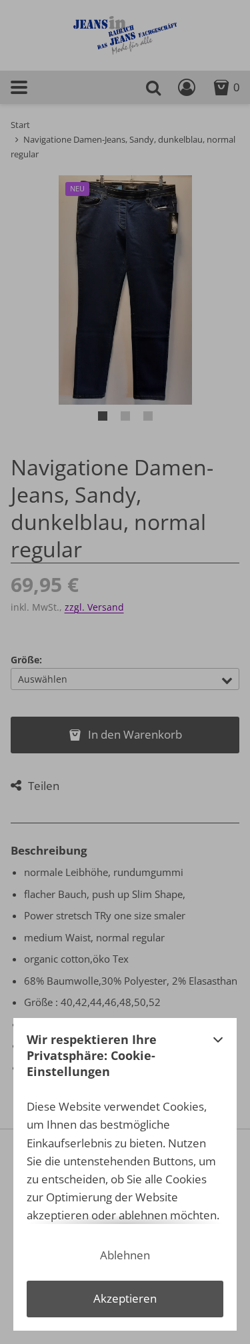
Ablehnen (125, 1255)
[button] (218, 1059)
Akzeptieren (125, 1298)
